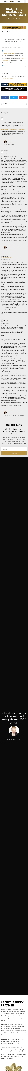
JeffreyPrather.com (11, 66)
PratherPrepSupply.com (7, 78)
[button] (25, 1)
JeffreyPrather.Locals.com (8, 53)
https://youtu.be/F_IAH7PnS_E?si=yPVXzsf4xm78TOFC (13, 129)
